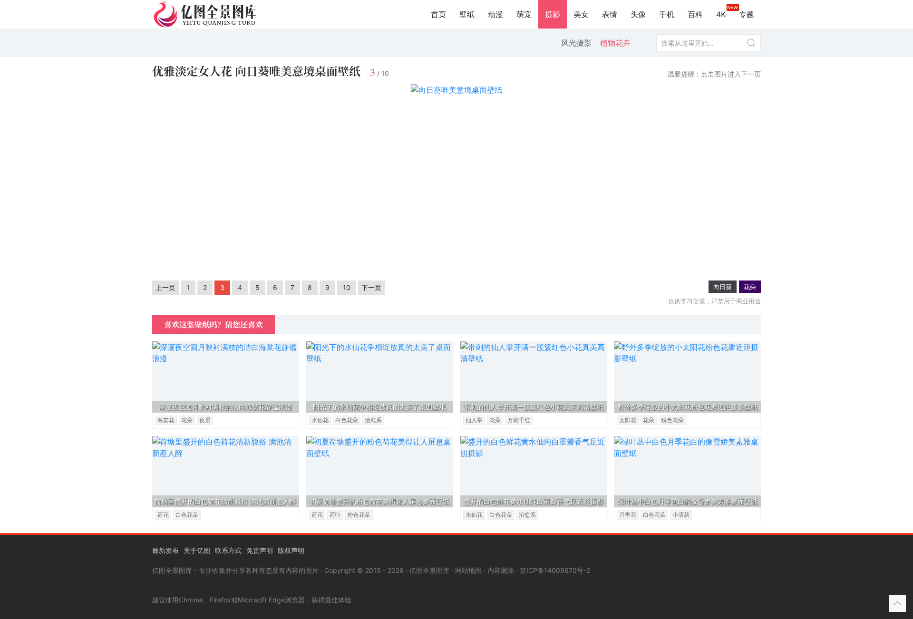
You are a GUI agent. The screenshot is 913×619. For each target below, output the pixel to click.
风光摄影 (576, 43)
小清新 (681, 514)
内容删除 (500, 570)
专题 (746, 14)
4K (721, 14)
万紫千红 (518, 420)
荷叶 (335, 514)
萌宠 (524, 14)
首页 (438, 14)
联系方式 (228, 550)
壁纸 (467, 14)
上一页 (165, 287)
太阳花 (627, 420)
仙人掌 (474, 420)
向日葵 (722, 286)
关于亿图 (197, 550)
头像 (638, 14)
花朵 (750, 286)
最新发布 (165, 550)
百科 (695, 14)
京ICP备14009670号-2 (555, 570)
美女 (581, 14)
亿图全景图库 (429, 570)
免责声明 (259, 550)
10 (346, 287)
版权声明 (291, 550)
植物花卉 (615, 43)
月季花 (627, 514)
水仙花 (320, 420)
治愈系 (373, 420)
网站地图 (468, 570)
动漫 (495, 14)
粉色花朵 (672, 420)
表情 (609, 14)
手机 (666, 14)
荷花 (163, 514)
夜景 (205, 420)
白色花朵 (346, 420)
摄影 (552, 14)
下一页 (371, 287)
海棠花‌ (166, 420)
